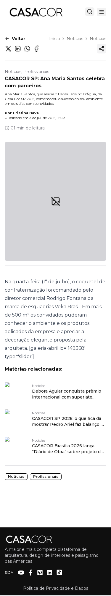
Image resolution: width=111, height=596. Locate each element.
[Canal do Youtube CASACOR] (21, 573)
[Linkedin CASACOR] (49, 573)
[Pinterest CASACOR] (40, 573)
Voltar (18, 38)
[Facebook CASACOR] (30, 573)
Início (54, 38)
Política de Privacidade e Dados (55, 588)
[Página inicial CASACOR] (36, 12)
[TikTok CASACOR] (59, 572)
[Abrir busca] (89, 11)
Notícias (75, 38)
